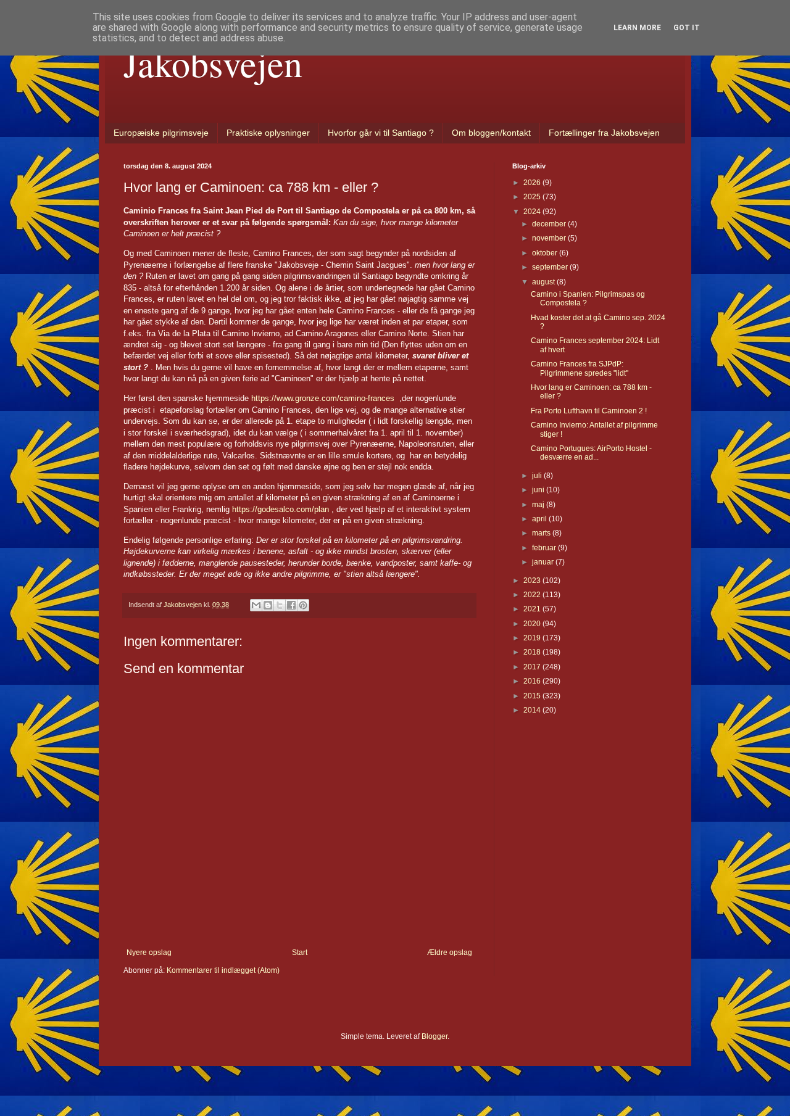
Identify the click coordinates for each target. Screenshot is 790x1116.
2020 (533, 623)
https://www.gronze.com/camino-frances (322, 398)
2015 (533, 696)
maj (539, 504)
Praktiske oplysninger (268, 133)
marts (542, 533)
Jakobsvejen (212, 63)
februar (545, 548)
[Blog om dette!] (268, 605)
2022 (533, 594)
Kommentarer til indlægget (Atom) (223, 970)
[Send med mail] (256, 605)
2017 (533, 667)
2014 (533, 710)
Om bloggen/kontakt (491, 133)
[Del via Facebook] (291, 605)
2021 (533, 609)
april (540, 519)
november (550, 238)
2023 (533, 580)
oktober (545, 253)
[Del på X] (279, 605)
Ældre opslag (449, 952)
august (544, 282)
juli (538, 475)
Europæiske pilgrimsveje (161, 133)
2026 (533, 182)
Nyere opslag (149, 952)
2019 (533, 638)
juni (539, 490)
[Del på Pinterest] (303, 605)
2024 (533, 211)
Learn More (637, 27)
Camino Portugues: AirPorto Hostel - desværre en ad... (591, 452)
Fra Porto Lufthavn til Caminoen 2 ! (589, 411)
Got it (686, 27)
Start (299, 952)
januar (543, 562)
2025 (533, 196)
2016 (533, 681)
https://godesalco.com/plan (280, 509)
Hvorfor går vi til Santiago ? (381, 133)
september (551, 267)
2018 (533, 652)
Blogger (434, 1036)
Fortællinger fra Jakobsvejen (604, 133)
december (550, 224)
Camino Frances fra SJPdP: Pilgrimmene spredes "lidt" (579, 368)
